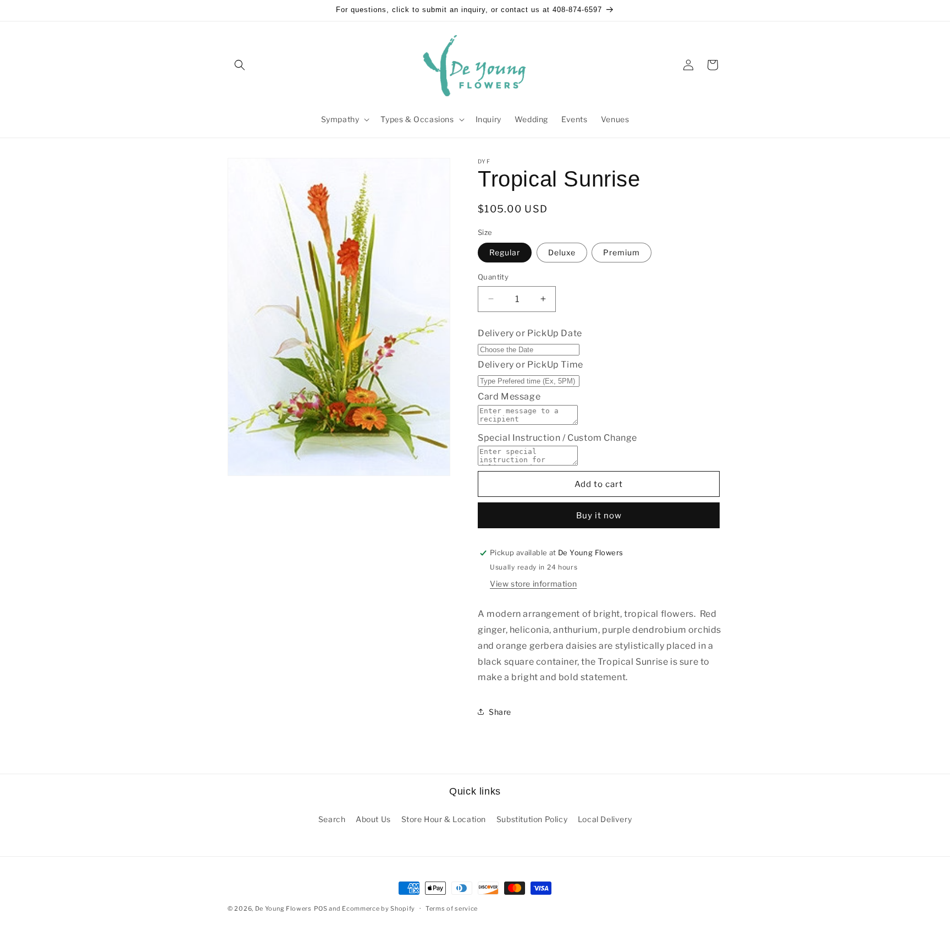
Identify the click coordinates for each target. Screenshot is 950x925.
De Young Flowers (283, 908)
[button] (240, 65)
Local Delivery (605, 819)
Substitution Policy (531, 819)
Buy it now (599, 516)
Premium (621, 252)
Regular (504, 252)
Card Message (509, 396)
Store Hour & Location (444, 819)
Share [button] (500, 711)
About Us (373, 819)
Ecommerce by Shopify (378, 908)
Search (332, 819)
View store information (533, 583)
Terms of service (452, 908)
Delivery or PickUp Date (530, 333)
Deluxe (562, 252)
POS (321, 908)
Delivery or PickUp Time (530, 364)
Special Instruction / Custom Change (557, 438)
